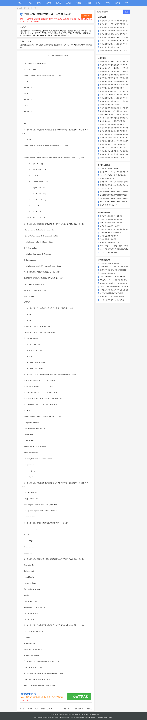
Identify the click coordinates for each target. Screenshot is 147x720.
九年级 (117, 3)
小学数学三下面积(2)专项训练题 (110, 232)
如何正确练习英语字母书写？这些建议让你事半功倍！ (118, 78)
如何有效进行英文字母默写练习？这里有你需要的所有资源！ (120, 68)
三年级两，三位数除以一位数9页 (111, 216)
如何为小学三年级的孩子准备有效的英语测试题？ (116, 94)
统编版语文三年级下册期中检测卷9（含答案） (115, 182)
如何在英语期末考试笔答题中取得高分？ (113, 65)
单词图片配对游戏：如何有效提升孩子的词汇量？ (116, 81)
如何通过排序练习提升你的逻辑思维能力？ (114, 121)
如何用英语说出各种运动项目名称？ (112, 88)
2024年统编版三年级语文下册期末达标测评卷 (115, 192)
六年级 (78, 3)
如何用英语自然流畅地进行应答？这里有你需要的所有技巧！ (120, 31)
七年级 (98, 3)
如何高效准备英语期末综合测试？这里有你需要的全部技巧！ (120, 21)
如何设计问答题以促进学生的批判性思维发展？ (116, 134)
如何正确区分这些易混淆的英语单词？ (113, 27)
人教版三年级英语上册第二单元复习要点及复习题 (116, 290)
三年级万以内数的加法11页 (109, 236)
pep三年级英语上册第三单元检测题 (111, 293)
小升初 (88, 3)
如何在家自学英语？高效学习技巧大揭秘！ (114, 50)
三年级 (48, 3)
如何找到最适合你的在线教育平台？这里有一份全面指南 (119, 128)
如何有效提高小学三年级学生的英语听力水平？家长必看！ (119, 61)
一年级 (29, 3)
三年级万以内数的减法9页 (108, 252)
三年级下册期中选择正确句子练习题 (112, 300)
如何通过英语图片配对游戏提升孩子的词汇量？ (116, 34)
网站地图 (77, 714)
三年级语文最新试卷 (104, 165)
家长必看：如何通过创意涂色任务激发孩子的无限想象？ (119, 118)
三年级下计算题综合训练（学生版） (112, 219)
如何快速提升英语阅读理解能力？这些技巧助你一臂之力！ (119, 71)
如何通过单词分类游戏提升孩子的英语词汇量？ (116, 131)
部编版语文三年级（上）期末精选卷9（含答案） (116, 185)
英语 (35, 8)
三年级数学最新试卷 (104, 212)
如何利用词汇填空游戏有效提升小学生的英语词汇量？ (118, 75)
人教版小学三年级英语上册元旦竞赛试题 (113, 283)
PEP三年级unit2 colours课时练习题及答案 (113, 280)
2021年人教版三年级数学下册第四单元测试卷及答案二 (118, 249)
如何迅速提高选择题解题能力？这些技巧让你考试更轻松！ (119, 151)
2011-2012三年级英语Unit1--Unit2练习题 (79, 709)
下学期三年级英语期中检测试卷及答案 (113, 276)
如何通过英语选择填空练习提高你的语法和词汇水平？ (118, 91)
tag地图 (83, 714)
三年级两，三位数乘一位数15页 (110, 226)
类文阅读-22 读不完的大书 (109, 205)
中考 (126, 3)
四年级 (58, 3)
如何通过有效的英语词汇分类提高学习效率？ (115, 44)
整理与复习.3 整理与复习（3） (110, 242)
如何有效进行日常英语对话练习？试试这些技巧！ (116, 101)
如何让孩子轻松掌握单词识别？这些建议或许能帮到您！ (119, 114)
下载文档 (87, 16)
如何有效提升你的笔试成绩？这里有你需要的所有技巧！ (119, 154)
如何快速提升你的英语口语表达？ (111, 47)
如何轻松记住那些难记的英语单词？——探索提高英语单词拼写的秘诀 (123, 40)
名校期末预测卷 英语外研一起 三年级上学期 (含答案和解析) (120, 270)
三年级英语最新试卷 (104, 260)
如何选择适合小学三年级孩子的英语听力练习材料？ (117, 24)
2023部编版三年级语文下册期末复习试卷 (113, 195)
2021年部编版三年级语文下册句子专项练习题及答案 (117, 198)
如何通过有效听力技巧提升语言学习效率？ (114, 111)
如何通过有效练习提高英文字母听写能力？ (114, 144)
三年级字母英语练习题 (107, 273)
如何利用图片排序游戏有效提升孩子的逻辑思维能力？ (118, 147)
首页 (20, 3)
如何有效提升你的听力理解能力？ (111, 104)
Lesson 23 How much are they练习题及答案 (114, 286)
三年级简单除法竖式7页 (108, 239)
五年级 (68, 3)
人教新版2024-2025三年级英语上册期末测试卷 (115, 267)
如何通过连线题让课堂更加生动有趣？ (113, 124)
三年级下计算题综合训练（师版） (111, 222)
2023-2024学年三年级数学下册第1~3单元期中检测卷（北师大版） (122, 246)
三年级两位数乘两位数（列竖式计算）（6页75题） (117, 229)
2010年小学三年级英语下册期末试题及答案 (39, 709)
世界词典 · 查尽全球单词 (92, 714)
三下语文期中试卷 (106, 188)
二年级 (39, 3)
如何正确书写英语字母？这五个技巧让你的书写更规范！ (119, 37)
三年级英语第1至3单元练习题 (110, 263)
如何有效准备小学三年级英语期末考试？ (113, 138)
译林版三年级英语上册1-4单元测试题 (112, 296)
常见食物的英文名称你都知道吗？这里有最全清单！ (117, 85)
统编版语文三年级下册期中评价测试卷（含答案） (116, 172)
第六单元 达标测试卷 (107, 178)
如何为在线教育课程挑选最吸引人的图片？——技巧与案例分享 (121, 108)
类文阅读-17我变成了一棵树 (109, 168)
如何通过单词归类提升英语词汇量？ (112, 157)
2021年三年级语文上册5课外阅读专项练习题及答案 (117, 175)
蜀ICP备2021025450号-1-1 (67, 714)
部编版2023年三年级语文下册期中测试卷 (113, 201)
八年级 (108, 3)
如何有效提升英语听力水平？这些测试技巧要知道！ (117, 141)
